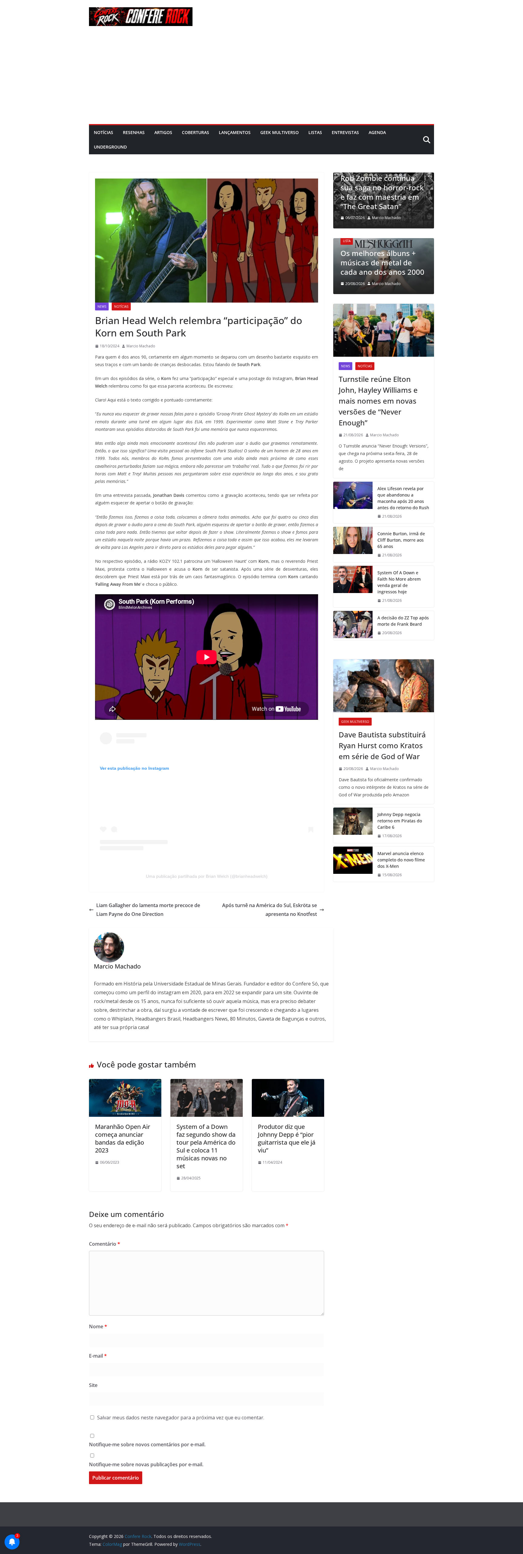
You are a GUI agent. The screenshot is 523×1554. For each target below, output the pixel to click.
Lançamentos (235, 132)
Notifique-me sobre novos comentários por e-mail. (147, 1444)
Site (93, 1385)
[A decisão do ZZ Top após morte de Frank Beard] (353, 625)
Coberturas (195, 132)
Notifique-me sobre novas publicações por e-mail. (146, 1464)
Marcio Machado (141, 346)
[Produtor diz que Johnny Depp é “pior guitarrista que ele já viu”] (288, 1083)
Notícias (103, 132)
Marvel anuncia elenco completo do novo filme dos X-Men (401, 860)
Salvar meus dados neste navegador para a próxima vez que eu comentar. (180, 1417)
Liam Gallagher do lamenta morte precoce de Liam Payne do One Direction (148, 909)
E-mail (98, 1355)
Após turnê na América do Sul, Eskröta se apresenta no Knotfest (269, 909)
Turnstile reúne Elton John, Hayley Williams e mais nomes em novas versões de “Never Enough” (378, 401)
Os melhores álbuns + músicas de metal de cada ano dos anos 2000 (382, 262)
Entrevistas (345, 132)
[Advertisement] (261, 78)
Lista (346, 241)
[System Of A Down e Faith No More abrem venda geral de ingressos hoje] (353, 587)
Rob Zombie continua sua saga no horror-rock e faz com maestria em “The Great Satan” (382, 192)
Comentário (104, 1244)
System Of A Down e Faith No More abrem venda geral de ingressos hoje (399, 582)
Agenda (377, 132)
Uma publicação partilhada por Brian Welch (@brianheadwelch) (207, 876)
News (101, 306)
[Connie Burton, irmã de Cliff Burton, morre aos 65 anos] (353, 544)
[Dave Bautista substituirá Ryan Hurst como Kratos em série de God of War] (383, 685)
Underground (110, 147)
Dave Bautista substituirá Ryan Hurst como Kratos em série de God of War (382, 745)
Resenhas (134, 132)
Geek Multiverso (279, 132)
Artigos (163, 132)
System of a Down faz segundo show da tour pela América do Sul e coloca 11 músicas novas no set (205, 1146)
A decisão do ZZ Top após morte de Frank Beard (403, 621)
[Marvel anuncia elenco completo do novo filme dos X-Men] (353, 864)
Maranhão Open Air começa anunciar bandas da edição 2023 (122, 1138)
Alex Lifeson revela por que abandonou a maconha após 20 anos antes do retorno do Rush (403, 498)
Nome (98, 1326)
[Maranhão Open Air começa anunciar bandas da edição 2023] (125, 1083)
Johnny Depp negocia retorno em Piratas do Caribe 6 (399, 820)
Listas (315, 132)
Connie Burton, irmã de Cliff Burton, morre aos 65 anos (401, 540)
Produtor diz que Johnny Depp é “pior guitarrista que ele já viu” (286, 1138)
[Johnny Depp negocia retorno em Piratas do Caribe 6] (353, 825)
